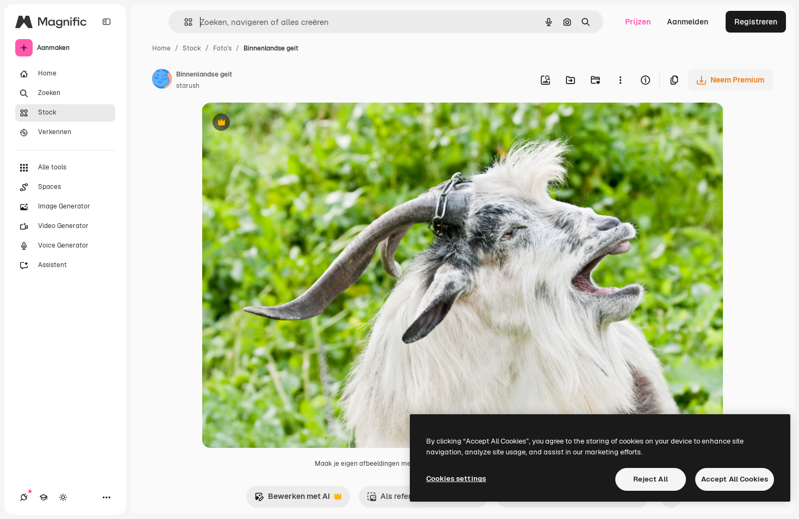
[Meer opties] (620, 80)
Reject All (650, 479)
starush (187, 85)
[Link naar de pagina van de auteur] (162, 80)
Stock (192, 48)
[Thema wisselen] (63, 497)
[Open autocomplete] (184, 22)
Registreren (755, 22)
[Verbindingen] (24, 497)
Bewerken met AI (292, 499)
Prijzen (638, 22)
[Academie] (43, 497)
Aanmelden (687, 22)
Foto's (222, 48)
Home (161, 48)
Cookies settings (456, 478)
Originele (273, 123)
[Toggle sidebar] (106, 21)
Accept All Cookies (734, 479)
